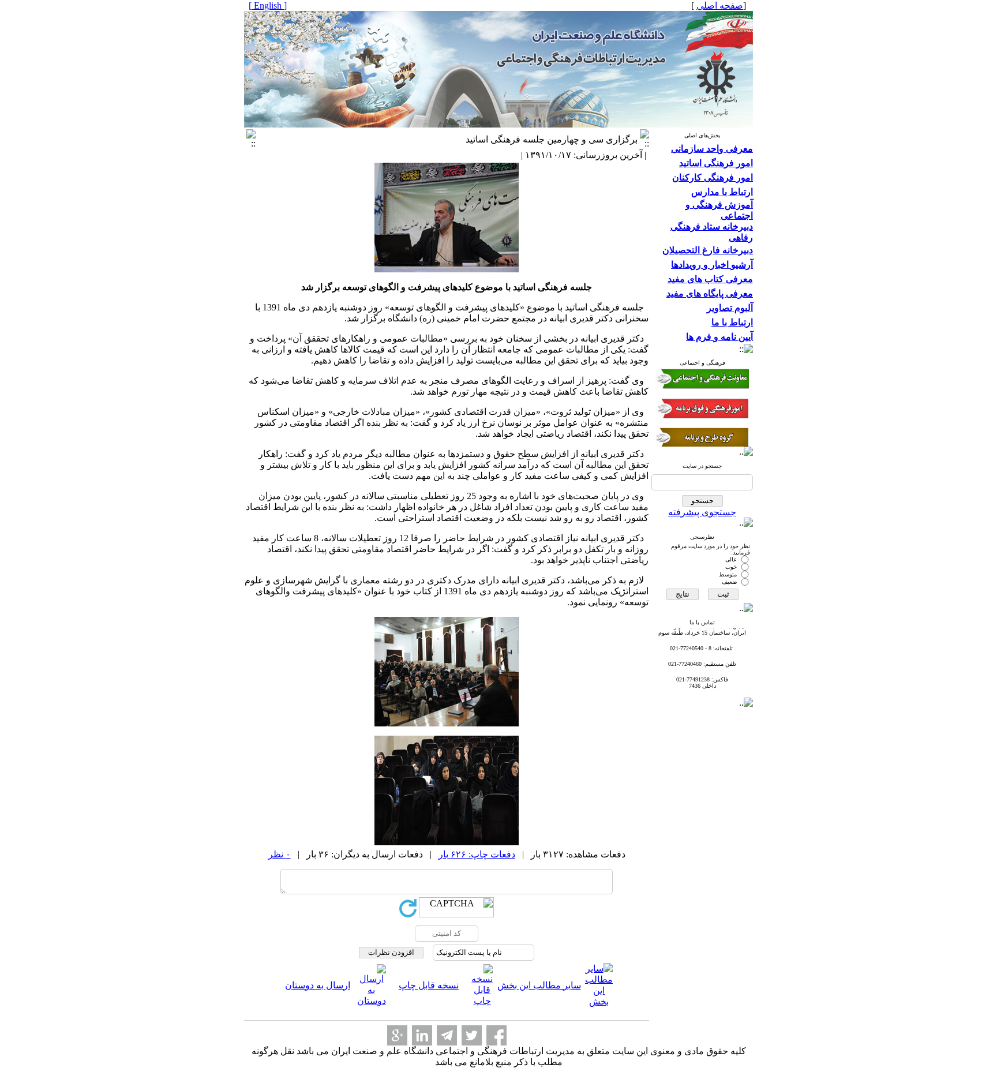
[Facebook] (496, 1035)
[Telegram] (447, 1035)
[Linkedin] (422, 1035)
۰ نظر (279, 854)
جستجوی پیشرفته (702, 512)
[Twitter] (472, 1035)
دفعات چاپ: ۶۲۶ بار (476, 854)
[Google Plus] (397, 1035)
